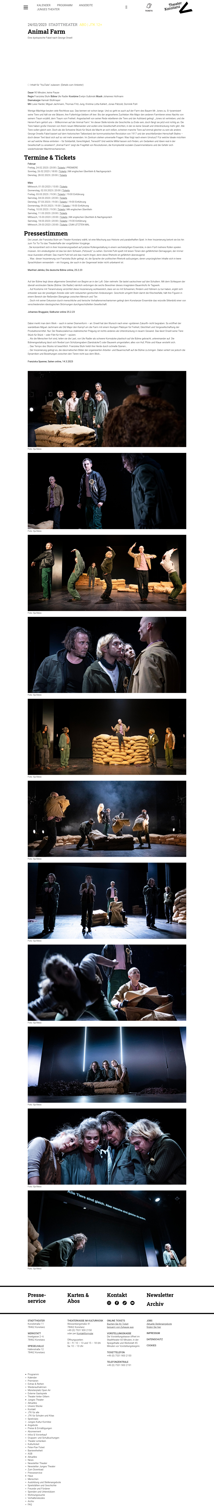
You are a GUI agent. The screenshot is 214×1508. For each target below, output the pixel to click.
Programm (64, 5)
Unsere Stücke (35, 1406)
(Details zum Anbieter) (72, 84)
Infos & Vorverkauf (37, 1434)
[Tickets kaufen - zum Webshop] (149, 7)
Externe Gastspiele (37, 1393)
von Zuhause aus (125, 1327)
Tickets (61, 167)
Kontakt (117, 1294)
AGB (30, 1453)
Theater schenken (37, 1441)
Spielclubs (33, 1418)
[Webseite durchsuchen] (126, 7)
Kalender (44, 5)
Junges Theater (48, 9)
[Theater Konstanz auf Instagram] (110, 1302)
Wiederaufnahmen (37, 1387)
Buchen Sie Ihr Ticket (117, 1323)
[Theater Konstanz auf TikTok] (126, 1302)
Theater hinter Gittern (38, 1396)
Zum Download (35, 1469)
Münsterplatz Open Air (39, 1390)
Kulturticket (33, 1444)
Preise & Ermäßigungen (40, 1428)
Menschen (33, 1479)
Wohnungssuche (36, 1494)
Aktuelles (32, 1403)
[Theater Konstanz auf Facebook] (118, 1302)
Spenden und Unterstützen (41, 1491)
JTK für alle (33, 1412)
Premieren (33, 1380)
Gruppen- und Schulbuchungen (43, 1437)
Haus (30, 1475)
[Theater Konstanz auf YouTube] (134, 1302)
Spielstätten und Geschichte (42, 1485)
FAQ (30, 1504)
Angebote (86, 5)
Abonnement (34, 1431)
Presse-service (37, 1297)
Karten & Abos (78, 1297)
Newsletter (160, 1294)
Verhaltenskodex (36, 1498)
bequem (111, 1327)
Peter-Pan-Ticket (36, 1447)
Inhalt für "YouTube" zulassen (45, 84)
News (31, 1460)
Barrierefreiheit (35, 1450)
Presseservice (35, 1472)
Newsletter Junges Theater (41, 1466)
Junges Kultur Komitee (39, 1421)
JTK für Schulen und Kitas (41, 1415)
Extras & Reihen (36, 1383)
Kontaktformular (85, 1333)
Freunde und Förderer (39, 1488)
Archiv (155, 1303)
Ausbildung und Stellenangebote (44, 1482)
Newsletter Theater (37, 1463)
